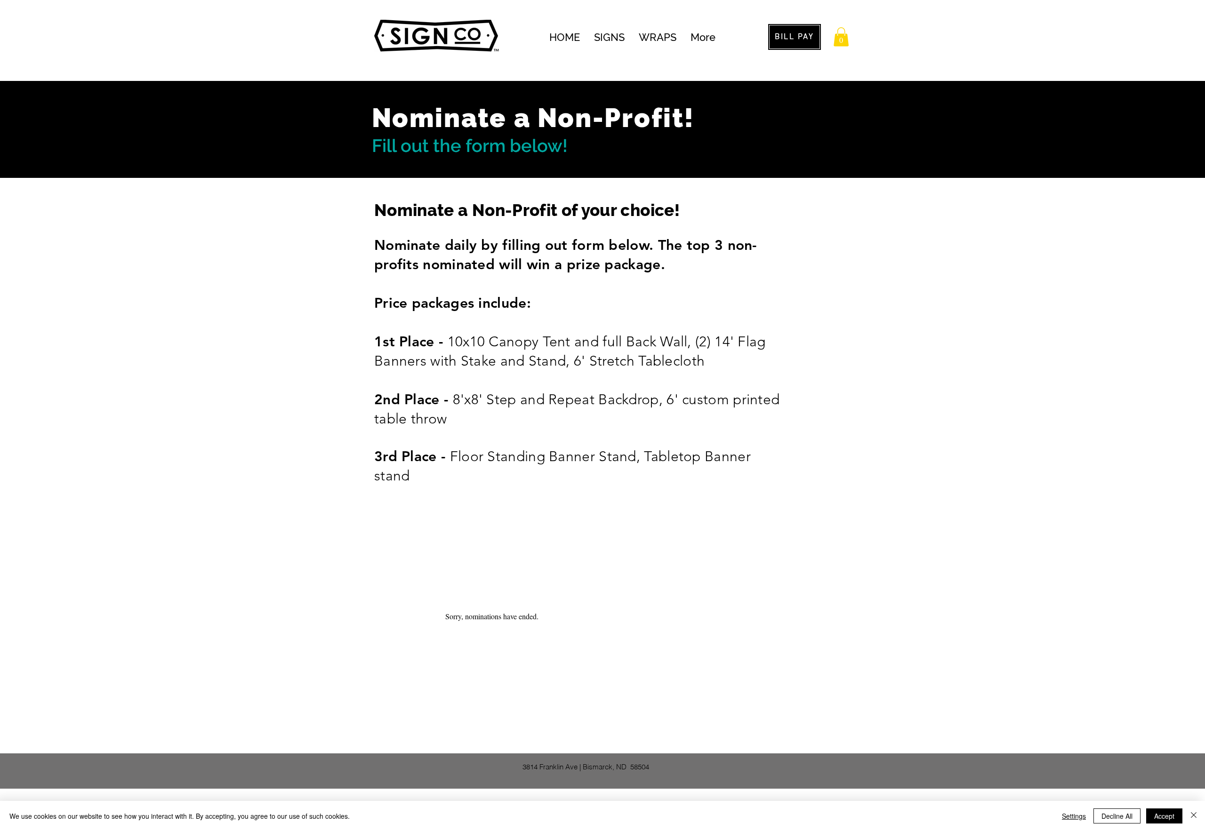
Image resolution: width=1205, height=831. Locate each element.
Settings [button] (1074, 816)
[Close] (1193, 815)
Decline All (1117, 816)
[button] (841, 37)
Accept (1164, 816)
